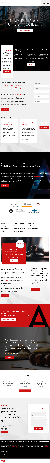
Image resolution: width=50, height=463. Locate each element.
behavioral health (37, 176)
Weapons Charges (18, 231)
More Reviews (9, 357)
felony (21, 94)
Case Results (14, 260)
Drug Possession (5, 228)
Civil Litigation (21, 441)
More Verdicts (44, 127)
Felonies (36, 88)
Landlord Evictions (31, 223)
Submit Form (38, 428)
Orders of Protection (19, 228)
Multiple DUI (4, 223)
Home (2, 441)
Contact (30, 441)
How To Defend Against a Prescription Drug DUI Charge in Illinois (24, 383)
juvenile (7, 280)
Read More (8, 385)
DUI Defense (37, 93)
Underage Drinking (32, 228)
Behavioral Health (38, 91)
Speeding (3, 226)
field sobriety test (10, 174)
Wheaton (8, 446)
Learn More (7, 71)
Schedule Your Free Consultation (25, 30)
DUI (39, 173)
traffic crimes (9, 276)
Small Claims (30, 226)
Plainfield (46, 446)
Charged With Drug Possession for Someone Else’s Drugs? (41, 383)
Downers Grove (16, 446)
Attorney (6, 441)
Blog (26, 441)
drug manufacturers (20, 174)
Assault (2, 231)
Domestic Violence (19, 226)
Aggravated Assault (19, 223)
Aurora (11, 446)
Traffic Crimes (37, 96)
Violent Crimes (37, 101)
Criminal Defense (38, 83)
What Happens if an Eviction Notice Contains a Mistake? (8, 382)
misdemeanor (16, 94)
